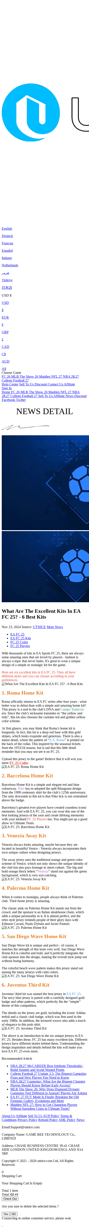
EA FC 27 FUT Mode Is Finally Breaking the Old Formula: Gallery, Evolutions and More (44, 1099)
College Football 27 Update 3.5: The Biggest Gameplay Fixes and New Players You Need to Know (48, 1075)
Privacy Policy (27, 1120)
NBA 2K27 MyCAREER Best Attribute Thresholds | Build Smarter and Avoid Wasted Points (46, 1068)
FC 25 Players (20, 646)
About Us (8, 1116)
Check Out (10, 1198)
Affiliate (69, 384)
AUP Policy (51, 1116)
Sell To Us (27, 384)
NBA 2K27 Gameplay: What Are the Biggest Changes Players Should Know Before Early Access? (47, 1083)
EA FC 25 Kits (20, 638)
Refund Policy (48, 1120)
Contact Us (56, 384)
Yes (5, 1214)
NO (14, 1214)
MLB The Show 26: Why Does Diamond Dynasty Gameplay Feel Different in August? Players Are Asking (48, 1091)
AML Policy (67, 1120)
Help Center (10, 384)
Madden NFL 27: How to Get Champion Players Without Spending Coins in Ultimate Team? (43, 1106)
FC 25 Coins (19, 642)
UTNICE (39, 627)
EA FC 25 (17, 634)
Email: (6, 1127)
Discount (41, 384)
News (80, 1120)
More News (55, 627)
